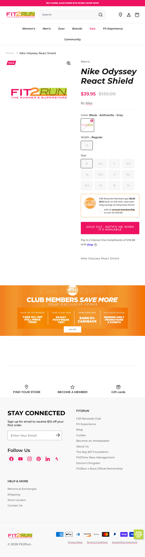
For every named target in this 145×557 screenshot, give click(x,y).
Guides (81, 435)
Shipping (14, 494)
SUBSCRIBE (58, 435)
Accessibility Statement (124, 542)
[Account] (128, 14)
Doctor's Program (88, 463)
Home (10, 53)
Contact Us (15, 505)
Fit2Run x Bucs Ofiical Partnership (99, 468)
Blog (79, 429)
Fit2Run (25, 544)
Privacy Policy (75, 542)
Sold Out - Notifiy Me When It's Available (110, 228)
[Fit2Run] (21, 14)
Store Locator (17, 500)
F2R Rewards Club (88, 418)
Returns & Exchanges (22, 489)
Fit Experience (86, 424)
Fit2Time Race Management (95, 457)
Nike (89, 103)
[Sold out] (87, 125)
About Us (82, 446)
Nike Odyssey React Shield (37, 53)
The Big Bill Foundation (92, 452)
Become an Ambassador (93, 440)
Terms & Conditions (97, 542)
